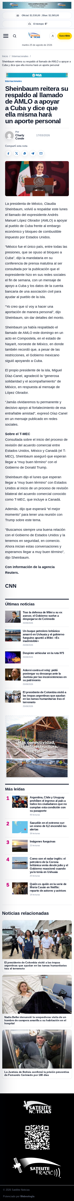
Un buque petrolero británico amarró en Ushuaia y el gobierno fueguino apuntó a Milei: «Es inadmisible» (43, 636)
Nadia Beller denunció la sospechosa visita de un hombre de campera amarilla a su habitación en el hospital (35, 1020)
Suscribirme (53, 34)
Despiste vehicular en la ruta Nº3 (43, 653)
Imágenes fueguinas (42, 841)
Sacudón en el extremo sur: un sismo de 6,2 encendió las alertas (48, 826)
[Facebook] (8, 153)
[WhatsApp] (24, 153)
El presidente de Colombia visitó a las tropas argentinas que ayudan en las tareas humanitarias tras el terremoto (44, 697)
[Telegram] (33, 153)
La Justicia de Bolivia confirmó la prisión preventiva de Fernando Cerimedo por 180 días (36, 1073)
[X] (16, 153)
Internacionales (20, 56)
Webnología (27, 1196)
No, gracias (20, 34)
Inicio (5, 56)
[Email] (41, 153)
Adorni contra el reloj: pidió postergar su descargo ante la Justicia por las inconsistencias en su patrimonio (45, 675)
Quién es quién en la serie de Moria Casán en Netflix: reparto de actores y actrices (48, 887)
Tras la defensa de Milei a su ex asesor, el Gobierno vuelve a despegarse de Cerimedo (42, 615)
